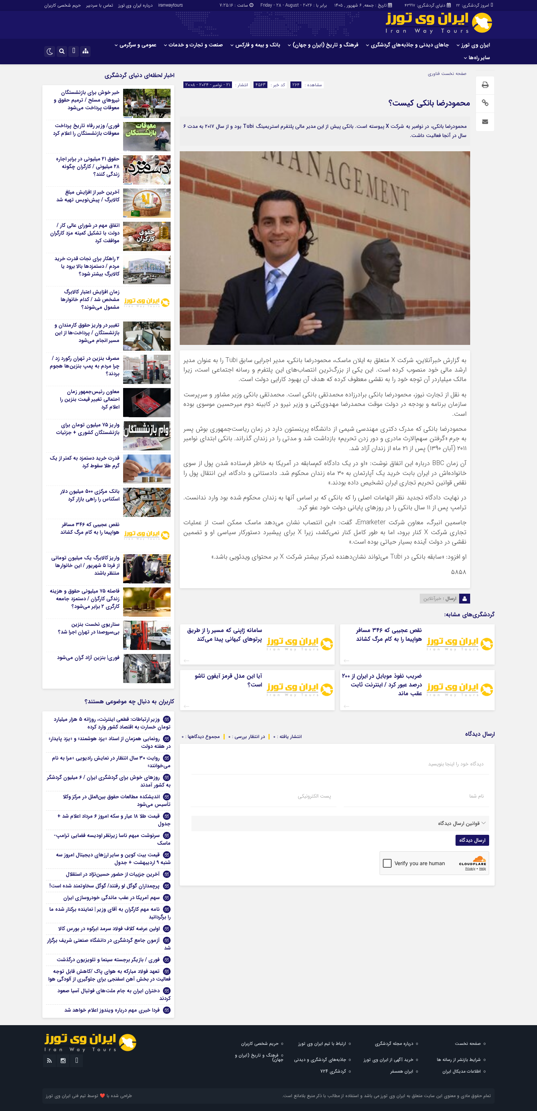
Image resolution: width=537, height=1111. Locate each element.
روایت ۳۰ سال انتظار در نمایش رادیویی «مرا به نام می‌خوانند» (111, 762)
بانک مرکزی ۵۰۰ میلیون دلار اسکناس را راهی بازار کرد (89, 495)
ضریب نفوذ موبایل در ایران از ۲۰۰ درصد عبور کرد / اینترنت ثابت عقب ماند (382, 684)
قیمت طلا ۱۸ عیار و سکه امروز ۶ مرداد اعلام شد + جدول (114, 820)
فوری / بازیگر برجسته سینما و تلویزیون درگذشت (108, 960)
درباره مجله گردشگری (394, 1043)
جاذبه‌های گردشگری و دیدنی (320, 1059)
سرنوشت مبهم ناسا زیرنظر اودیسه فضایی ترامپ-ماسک (112, 839)
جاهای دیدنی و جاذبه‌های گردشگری (410, 45)
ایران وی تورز (475, 45)
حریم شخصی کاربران (62, 5)
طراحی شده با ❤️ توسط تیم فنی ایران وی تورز (89, 1095)
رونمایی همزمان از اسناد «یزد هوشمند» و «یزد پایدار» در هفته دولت (110, 742)
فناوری (434, 73)
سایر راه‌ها (479, 58)
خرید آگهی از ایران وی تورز (388, 1059)
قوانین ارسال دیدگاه (459, 823)
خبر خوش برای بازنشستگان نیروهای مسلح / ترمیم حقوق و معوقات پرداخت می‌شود (86, 100)
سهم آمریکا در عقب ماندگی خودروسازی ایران (111, 898)
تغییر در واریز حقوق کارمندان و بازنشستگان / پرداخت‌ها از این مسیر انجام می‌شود (86, 333)
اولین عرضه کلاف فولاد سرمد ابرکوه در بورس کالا (109, 929)
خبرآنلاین (432, 598)
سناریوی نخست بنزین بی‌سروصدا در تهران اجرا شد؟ (88, 628)
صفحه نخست (453, 73)
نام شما (476, 796)
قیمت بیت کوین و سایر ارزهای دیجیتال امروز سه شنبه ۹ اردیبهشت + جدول (113, 859)
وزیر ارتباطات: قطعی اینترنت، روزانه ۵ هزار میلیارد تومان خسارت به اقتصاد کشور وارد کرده (112, 723)
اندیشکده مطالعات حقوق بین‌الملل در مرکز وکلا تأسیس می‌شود (117, 800)
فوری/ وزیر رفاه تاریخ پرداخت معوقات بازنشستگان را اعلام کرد (86, 129)
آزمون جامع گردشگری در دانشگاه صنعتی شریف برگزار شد (109, 944)
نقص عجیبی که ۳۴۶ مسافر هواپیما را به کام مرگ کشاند (389, 635)
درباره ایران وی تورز (135, 5)
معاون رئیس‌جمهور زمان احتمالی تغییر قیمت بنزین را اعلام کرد (89, 399)
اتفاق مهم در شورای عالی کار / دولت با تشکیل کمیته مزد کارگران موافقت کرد (84, 233)
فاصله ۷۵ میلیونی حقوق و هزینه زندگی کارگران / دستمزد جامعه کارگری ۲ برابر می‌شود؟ (84, 598)
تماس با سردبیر (99, 5)
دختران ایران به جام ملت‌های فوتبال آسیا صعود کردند (114, 994)
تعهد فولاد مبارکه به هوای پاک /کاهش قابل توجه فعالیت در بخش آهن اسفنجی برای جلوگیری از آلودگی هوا (109, 975)
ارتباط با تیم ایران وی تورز (322, 1043)
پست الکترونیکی (314, 796)
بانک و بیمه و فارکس (257, 45)
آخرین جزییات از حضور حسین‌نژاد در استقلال (113, 874)
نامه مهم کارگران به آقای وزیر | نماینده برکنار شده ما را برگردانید (110, 913)
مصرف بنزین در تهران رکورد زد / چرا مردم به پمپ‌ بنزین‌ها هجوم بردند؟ (84, 366)
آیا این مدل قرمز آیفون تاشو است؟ (228, 680)
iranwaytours (170, 5)
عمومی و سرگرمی (137, 45)
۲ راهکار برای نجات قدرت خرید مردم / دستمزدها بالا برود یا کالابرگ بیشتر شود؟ (86, 266)
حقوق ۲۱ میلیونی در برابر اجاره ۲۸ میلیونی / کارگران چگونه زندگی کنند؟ (87, 166)
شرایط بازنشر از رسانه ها (459, 1059)
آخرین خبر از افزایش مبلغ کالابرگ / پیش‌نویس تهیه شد (87, 196)
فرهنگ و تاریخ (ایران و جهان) (325, 45)
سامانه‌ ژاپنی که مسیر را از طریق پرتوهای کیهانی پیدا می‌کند (224, 635)
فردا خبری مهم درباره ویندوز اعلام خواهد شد (112, 1010)
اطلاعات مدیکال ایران (461, 1071)
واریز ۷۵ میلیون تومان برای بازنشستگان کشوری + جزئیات (87, 429)
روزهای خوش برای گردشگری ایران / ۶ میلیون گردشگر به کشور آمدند (109, 781)
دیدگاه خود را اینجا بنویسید (456, 763)
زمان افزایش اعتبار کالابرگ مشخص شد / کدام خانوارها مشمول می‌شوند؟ (90, 299)
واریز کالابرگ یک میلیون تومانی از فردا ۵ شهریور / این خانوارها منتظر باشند (85, 565)
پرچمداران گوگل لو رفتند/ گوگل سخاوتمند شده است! (104, 886)
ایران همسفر (402, 1071)
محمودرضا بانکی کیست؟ (429, 103)
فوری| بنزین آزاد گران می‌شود (88, 658)
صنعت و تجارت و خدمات (196, 45)
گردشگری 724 (333, 1071)
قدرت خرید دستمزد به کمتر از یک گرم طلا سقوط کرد (84, 462)
